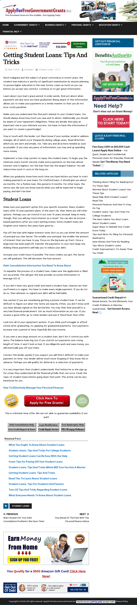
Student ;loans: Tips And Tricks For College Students (40, 450)
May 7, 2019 (13, 69)
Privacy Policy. (122, 601)
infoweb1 (28, 69)
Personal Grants (81, 25)
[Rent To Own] (113, 290)
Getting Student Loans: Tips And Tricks (32, 473)
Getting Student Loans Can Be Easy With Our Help (38, 456)
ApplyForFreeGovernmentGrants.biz (59, 601)
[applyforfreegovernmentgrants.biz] (68, 20)
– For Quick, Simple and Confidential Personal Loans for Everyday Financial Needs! (112, 156)
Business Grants (54, 25)
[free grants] (113, 127)
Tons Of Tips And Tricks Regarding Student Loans (38, 490)
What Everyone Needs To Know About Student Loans (40, 495)
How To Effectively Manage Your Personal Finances (33, 388)
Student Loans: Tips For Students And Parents (36, 484)
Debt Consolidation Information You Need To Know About (37, 265)
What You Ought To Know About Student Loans (36, 445)
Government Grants (25, 25)
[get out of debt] (46, 591)
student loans (20, 506)
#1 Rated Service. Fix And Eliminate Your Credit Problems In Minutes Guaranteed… (112, 305)
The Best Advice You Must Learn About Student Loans (110, 221)
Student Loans (46, 69)
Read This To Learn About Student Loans (33, 478)
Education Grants (109, 25)
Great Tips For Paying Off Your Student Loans (36, 462)
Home (6, 25)
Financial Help (11, 31)
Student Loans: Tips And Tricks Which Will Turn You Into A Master (47, 467)
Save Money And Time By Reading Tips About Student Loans (110, 243)
